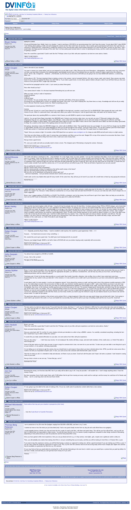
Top (128, 502)
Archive (124, 502)
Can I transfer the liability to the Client (54, 485)
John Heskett (11, 325)
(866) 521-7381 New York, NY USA (35, 471)
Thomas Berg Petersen (11, 426)
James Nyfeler (11, 270)
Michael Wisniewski (13, 404)
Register (15, 23)
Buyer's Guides (109, 23)
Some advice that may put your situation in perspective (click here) (44, 404)
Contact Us (96, 502)
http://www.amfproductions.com (33, 58)
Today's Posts (55, 23)
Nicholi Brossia (11, 157)
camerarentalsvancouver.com (43, 147)
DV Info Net (15, 14)
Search (81, 23)
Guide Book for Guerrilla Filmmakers (42, 412)
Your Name (7, 18)
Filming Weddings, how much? (78, 485)
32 (9, 412)
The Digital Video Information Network (110, 502)
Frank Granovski (12, 189)
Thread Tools (110, 36)
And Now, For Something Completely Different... (31, 14)
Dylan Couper (11, 68)
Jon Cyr (8, 371)
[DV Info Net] (20, 10)
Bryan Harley (10, 42)
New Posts (67, 485)
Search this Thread (121, 36)
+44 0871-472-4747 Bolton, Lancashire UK (96, 471)
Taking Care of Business (50, 14)
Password (7, 21)
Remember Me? (26, 18)
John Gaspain (11, 254)
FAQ (32, 23)
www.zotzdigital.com (79, 132)
